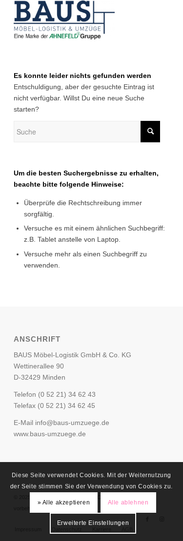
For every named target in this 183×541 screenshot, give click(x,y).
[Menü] (155, 19)
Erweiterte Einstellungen (93, 523)
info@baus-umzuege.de (72, 422)
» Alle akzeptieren (64, 502)
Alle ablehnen (128, 502)
